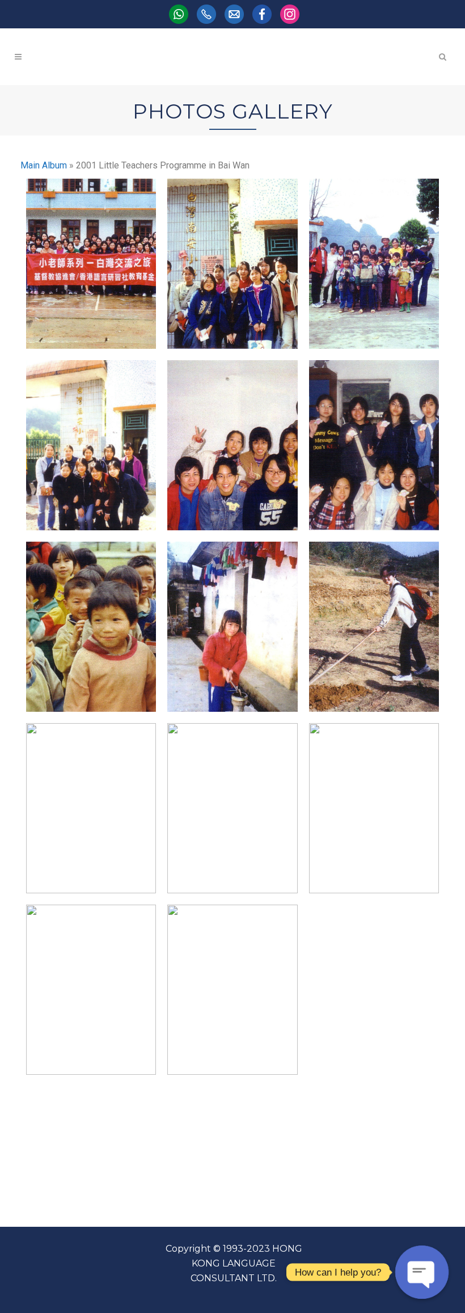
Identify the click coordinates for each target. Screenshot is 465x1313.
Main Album (43, 165)
